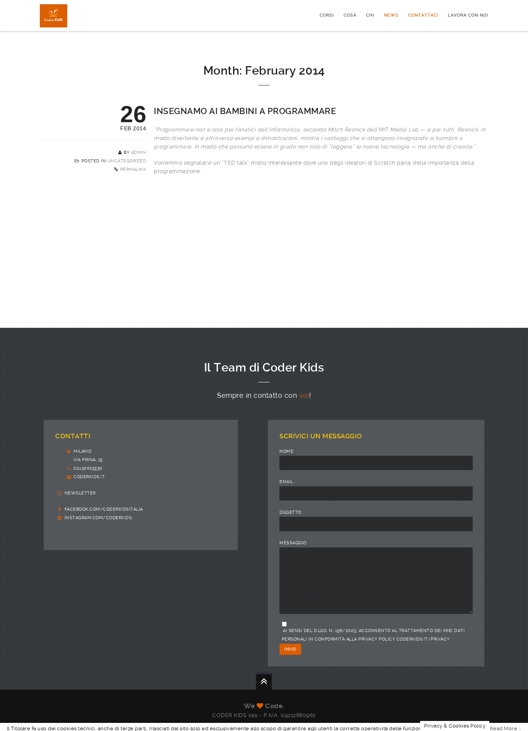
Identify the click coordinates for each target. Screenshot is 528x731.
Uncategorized (126, 161)
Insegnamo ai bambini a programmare (245, 111)
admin (138, 152)
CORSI (327, 15)
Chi (370, 15)
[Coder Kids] (53, 15)
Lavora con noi (468, 15)
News (391, 15)
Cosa (350, 15)
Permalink (133, 169)
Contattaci (423, 15)
